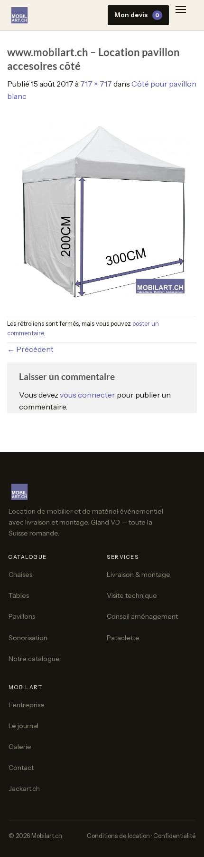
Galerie (20, 746)
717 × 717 (96, 83)
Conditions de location (118, 835)
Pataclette (123, 637)
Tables (19, 595)
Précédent (30, 349)
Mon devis (136, 15)
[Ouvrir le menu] (181, 11)
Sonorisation (28, 637)
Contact (21, 767)
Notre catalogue (34, 658)
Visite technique (132, 595)
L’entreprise (27, 705)
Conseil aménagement (142, 616)
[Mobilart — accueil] (19, 15)
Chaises (20, 574)
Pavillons (22, 616)
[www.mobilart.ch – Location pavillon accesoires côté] (102, 208)
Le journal (23, 725)
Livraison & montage (138, 574)
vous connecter (87, 394)
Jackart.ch (24, 788)
